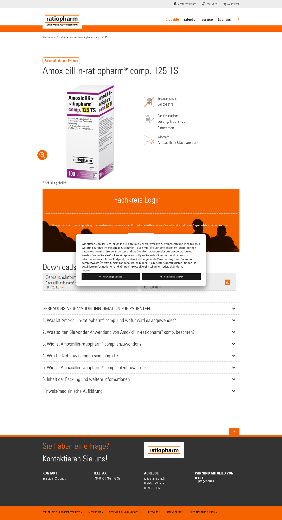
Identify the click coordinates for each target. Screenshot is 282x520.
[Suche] (237, 19)
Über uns (224, 19)
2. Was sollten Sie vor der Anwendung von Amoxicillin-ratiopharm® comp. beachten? (119, 332)
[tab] (141, 308)
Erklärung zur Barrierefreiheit (61, 512)
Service (207, 19)
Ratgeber (190, 19)
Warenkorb (232, 4)
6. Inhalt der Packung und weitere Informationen (86, 379)
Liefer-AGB (153, 512)
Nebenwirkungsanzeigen (124, 512)
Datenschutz (174, 512)
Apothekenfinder (187, 4)
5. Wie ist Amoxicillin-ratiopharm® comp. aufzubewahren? (95, 367)
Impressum (95, 512)
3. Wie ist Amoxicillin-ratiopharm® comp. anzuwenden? (92, 344)
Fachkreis (212, 4)
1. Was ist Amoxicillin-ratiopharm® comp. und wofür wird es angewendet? (109, 320)
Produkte (172, 19)
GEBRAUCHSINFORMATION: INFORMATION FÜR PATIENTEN (96, 308)
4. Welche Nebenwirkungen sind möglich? (80, 355)
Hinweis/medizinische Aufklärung (73, 391)
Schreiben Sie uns (53, 478)
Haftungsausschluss (202, 512)
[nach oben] (234, 431)
